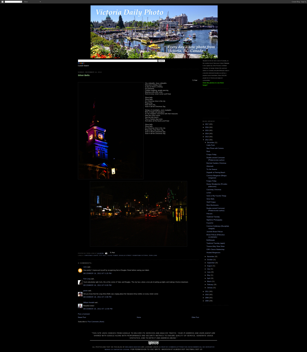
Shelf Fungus (211, 202)
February (210, 284)
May (209, 275)
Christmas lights (91, 255)
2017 (207, 124)
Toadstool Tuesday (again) (216, 243)
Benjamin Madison (133, 347)
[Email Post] (106, 253)
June (209, 272)
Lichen (209, 193)
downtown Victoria (140, 255)
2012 (207, 140)
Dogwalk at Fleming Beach (216, 172)
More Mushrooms (213, 205)
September (211, 263)
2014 (207, 133)
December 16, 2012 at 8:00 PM (97, 285)
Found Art (210, 223)
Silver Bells (84, 75)
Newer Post (82, 317)
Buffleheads (211, 240)
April (209, 278)
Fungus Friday (211, 154)
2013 (207, 137)
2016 (207, 127)
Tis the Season (212, 169)
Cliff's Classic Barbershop (215, 249)
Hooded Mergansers (213, 252)
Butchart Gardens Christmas (216, 163)
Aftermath (210, 166)
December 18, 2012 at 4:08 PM (97, 297)
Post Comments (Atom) (96, 322)
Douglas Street (125, 255)
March (209, 281)
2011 (207, 291)
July (208, 269)
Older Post (195, 317)
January (210, 288)
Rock (208, 151)
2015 (207, 130)
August (210, 266)
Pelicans (210, 214)
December (211, 142)
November (211, 256)
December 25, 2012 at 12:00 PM (98, 309)
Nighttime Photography (214, 220)
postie (85, 291)
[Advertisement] (215, 103)
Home (139, 317)
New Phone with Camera (215, 148)
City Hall (102, 255)
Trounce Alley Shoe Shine (215, 246)
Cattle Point (211, 145)
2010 (207, 294)
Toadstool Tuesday (213, 217)
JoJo (85, 267)
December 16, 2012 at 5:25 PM (97, 273)
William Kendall (88, 302)
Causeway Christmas (214, 189)
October (210, 260)
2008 (207, 301)
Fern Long (153, 255)
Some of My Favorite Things (216, 196)
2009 (207, 298)
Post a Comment (84, 314)
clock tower (113, 255)
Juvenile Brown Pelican (215, 232)
